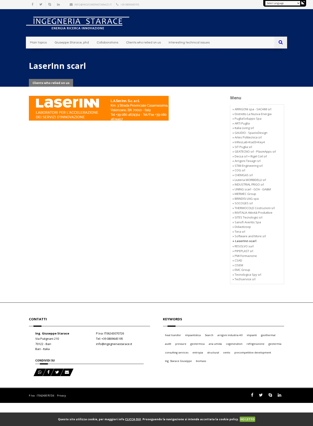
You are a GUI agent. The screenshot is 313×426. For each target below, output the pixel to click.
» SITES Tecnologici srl (247, 217)
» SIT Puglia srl (242, 147)
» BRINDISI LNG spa (246, 199)
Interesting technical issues (189, 42)
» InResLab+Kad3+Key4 (249, 142)
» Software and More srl (249, 236)
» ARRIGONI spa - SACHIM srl (252, 109)
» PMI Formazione (245, 256)
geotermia (275, 343)
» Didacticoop (242, 227)
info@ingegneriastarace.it (93, 4)
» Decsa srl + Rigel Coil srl (250, 156)
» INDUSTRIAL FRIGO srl (248, 184)
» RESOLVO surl (243, 246)
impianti (252, 335)
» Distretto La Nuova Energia (252, 114)
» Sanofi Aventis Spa (247, 222)
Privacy (61, 395)
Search (209, 335)
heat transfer (173, 335)
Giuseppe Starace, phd (72, 42)
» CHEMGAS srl (243, 175)
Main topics (38, 42)
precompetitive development (252, 352)
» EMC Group (241, 270)
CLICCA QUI (133, 419)
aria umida (215, 343)
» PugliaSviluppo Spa (247, 118)
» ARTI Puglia (241, 123)
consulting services (176, 352)
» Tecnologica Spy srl (247, 274)
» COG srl (239, 170)
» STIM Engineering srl (248, 166)
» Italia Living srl (243, 128)
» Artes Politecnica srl (247, 137)
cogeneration (234, 343)
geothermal (268, 335)
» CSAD (237, 260)
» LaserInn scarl (244, 241)
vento (226, 352)
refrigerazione (255, 343)
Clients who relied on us (143, 42)
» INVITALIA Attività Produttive (252, 212)
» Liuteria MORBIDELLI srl (249, 180)
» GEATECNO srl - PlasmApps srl (254, 151)
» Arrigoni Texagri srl (247, 161)
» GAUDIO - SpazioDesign (250, 133)
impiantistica (193, 335)
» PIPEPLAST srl (243, 251)
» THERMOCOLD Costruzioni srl (254, 208)
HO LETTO (247, 419)
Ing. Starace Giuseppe (178, 361)
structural (213, 352)
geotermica (197, 343)
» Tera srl (239, 231)
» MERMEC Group (244, 194)
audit (168, 343)
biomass (201, 361)
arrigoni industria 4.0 (230, 335)
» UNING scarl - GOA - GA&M (252, 189)
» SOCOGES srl (243, 203)
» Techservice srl (244, 279)
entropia (197, 352)
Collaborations (107, 42)
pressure (180, 343)
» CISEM (238, 265)
